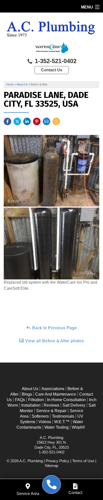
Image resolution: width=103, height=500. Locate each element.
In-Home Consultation (66, 400)
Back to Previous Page (54, 328)
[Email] (46, 121)
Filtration (36, 400)
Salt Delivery (73, 405)
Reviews (51, 405)
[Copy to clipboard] (56, 121)
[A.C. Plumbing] (51, 484)
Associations (53, 389)
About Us (30, 389)
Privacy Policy (57, 461)
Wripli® (78, 427)
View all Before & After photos (54, 341)
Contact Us (51, 70)
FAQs (20, 400)
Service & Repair (51, 411)
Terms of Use (83, 461)
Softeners (40, 416)
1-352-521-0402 (54, 61)
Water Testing (56, 427)
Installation (30, 405)
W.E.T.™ (62, 422)
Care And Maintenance (55, 394)
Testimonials (63, 416)
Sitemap (51, 465)
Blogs (27, 394)
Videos (44, 422)
